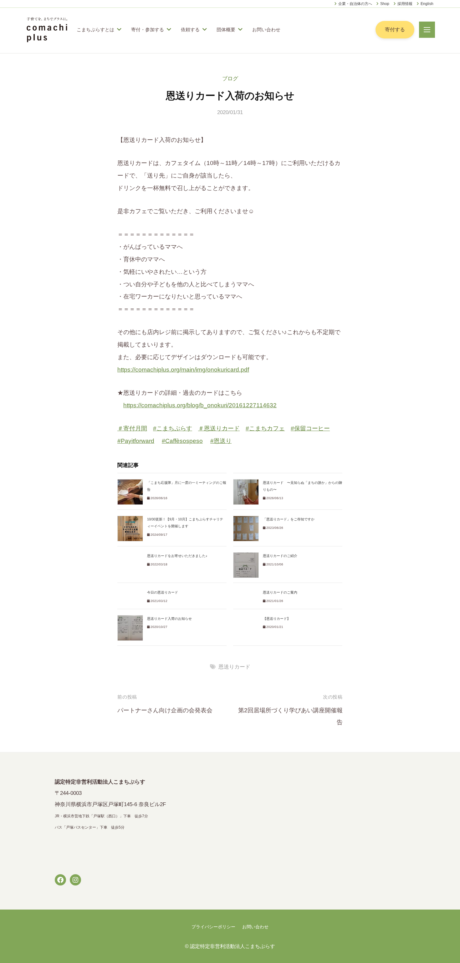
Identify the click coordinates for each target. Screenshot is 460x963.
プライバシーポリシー (213, 926)
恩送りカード (234, 667)
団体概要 (226, 29)
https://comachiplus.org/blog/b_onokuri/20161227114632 (200, 405)
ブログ (230, 79)
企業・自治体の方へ (355, 4)
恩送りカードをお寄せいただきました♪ (177, 556)
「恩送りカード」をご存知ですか (288, 519)
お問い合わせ (266, 29)
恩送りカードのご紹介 (280, 556)
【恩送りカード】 (276, 618)
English (427, 4)
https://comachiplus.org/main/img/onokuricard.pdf (183, 369)
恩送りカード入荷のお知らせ (169, 618)
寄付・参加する (147, 29)
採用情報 (404, 4)
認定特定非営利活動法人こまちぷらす (232, 946)
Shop (384, 4)
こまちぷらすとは (95, 29)
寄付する (395, 29)
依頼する (190, 29)
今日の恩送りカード (162, 592)
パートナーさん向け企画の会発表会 (164, 710)
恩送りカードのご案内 (280, 592)
